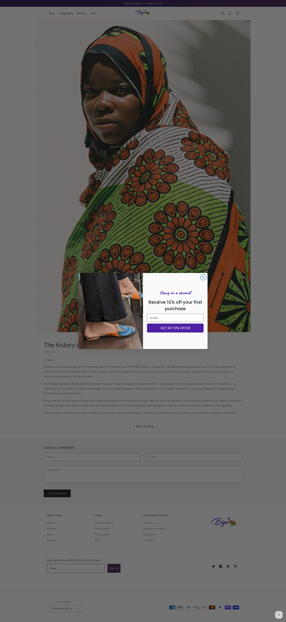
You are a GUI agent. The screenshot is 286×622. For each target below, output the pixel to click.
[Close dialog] (203, 277)
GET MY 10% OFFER (175, 328)
